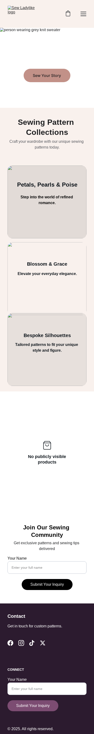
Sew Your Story (47, 75)
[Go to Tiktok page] (32, 643)
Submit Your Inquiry (47, 584)
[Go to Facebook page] (10, 643)
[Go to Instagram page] (21, 643)
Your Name (17, 558)
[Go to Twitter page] (43, 643)
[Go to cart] (68, 13)
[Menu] (83, 14)
